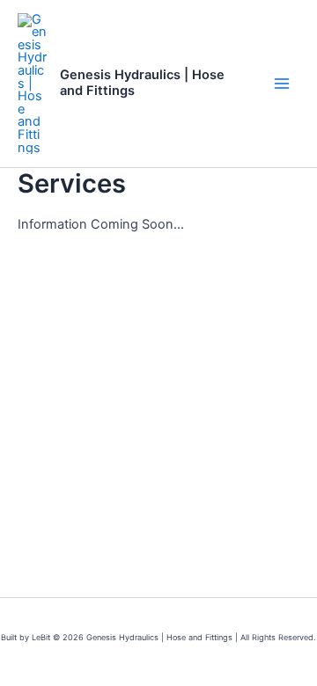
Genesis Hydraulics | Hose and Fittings (142, 83)
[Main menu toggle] (281, 83)
